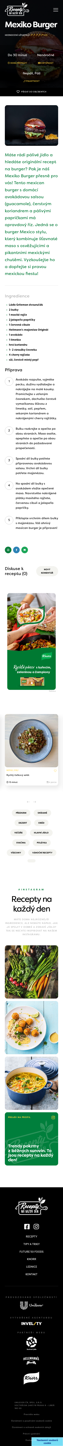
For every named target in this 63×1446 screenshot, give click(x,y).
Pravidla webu (31, 1414)
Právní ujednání (31, 1433)
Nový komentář (47, 571)
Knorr (31, 1259)
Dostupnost (32, 1440)
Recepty (31, 1236)
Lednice (31, 1266)
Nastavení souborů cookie (47, 1441)
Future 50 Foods (31, 1251)
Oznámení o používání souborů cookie (31, 1421)
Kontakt (31, 1274)
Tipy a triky (31, 1244)
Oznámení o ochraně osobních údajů (31, 1427)
